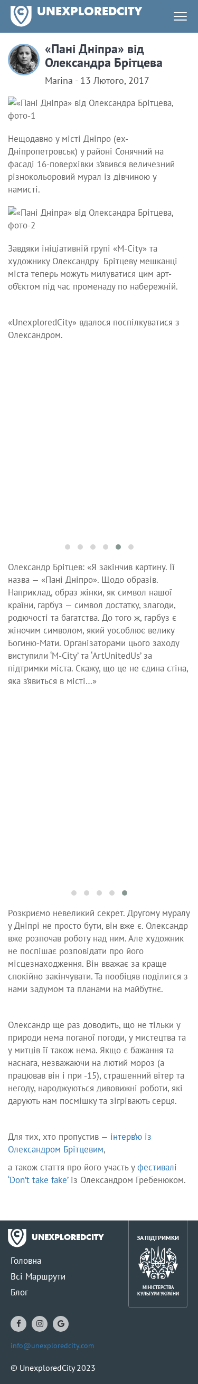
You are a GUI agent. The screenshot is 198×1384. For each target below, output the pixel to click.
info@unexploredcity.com (52, 1345)
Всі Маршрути (38, 1276)
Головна (26, 1260)
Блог (19, 1292)
